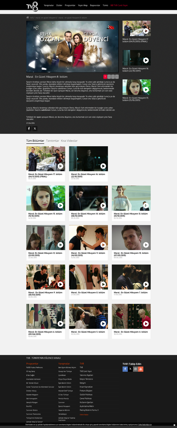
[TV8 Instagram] (135, 369)
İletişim (83, 383)
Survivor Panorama (33, 414)
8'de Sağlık (30, 375)
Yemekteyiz (62, 414)
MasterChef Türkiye (65, 391)
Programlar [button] (70, 5)
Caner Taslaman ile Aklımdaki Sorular (40, 387)
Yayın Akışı (82, 5)
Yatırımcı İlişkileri (86, 375)
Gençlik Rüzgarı (32, 402)
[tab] (35, 141)
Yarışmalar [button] (49, 5)
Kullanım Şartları (86, 402)
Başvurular (95, 5)
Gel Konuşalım (31, 398)
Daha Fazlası (84, 415)
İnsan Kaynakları (86, 387)
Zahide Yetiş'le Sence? (34, 422)
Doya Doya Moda (65, 379)
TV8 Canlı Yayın (121, 5)
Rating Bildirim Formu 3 (89, 410)
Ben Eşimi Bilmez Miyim (67, 367)
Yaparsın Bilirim (64, 410)
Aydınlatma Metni (87, 406)
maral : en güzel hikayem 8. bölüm (72, 18)
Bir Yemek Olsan (32, 383)
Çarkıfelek (62, 375)
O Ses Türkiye (63, 395)
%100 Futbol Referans (34, 367)
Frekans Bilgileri (86, 391)
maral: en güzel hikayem (46, 18)
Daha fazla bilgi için (145, 425)
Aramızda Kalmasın (33, 379)
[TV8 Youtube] (140, 369)
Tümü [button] (105, 5)
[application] (72, 46)
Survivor (61, 402)
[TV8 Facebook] (125, 369)
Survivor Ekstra (31, 410)
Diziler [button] (59, 5)
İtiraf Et (29, 406)
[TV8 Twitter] (130, 369)
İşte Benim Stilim (64, 383)
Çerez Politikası (86, 398)
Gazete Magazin (32, 395)
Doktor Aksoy (31, 391)
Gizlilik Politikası (86, 394)
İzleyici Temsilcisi (86, 379)
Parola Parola (63, 398)
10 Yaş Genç (30, 371)
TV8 (81, 367)
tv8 (31, 18)
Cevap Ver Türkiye (65, 371)
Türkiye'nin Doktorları (34, 418)
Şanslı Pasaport (64, 406)
